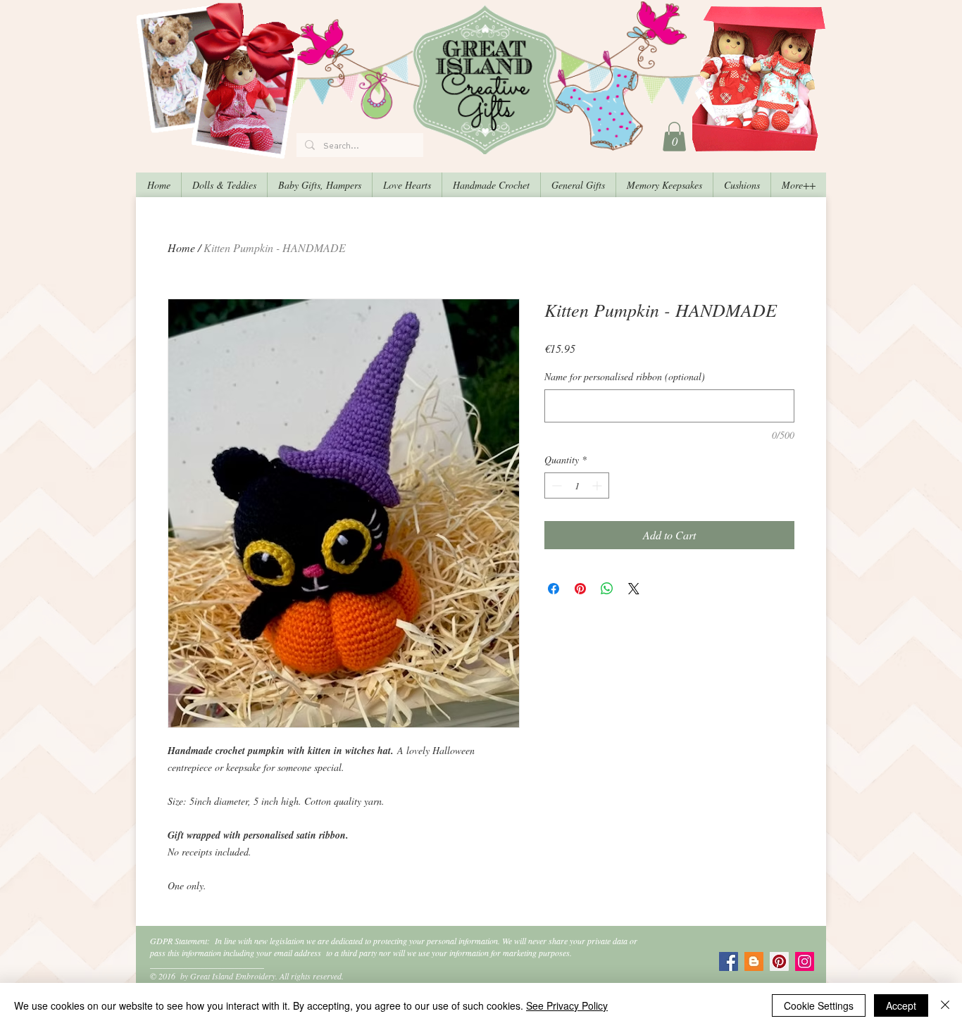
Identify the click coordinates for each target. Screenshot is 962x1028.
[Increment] (598, 485)
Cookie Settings (819, 1005)
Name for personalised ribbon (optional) (624, 376)
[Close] (945, 1005)
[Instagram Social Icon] (804, 961)
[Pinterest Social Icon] (779, 961)
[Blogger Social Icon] (753, 961)
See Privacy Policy (567, 1005)
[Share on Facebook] (553, 588)
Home (181, 247)
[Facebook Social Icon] (728, 961)
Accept (901, 1005)
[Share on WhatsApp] (607, 588)
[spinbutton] (576, 485)
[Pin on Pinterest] (580, 588)
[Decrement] (555, 485)
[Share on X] (633, 588)
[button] (674, 136)
